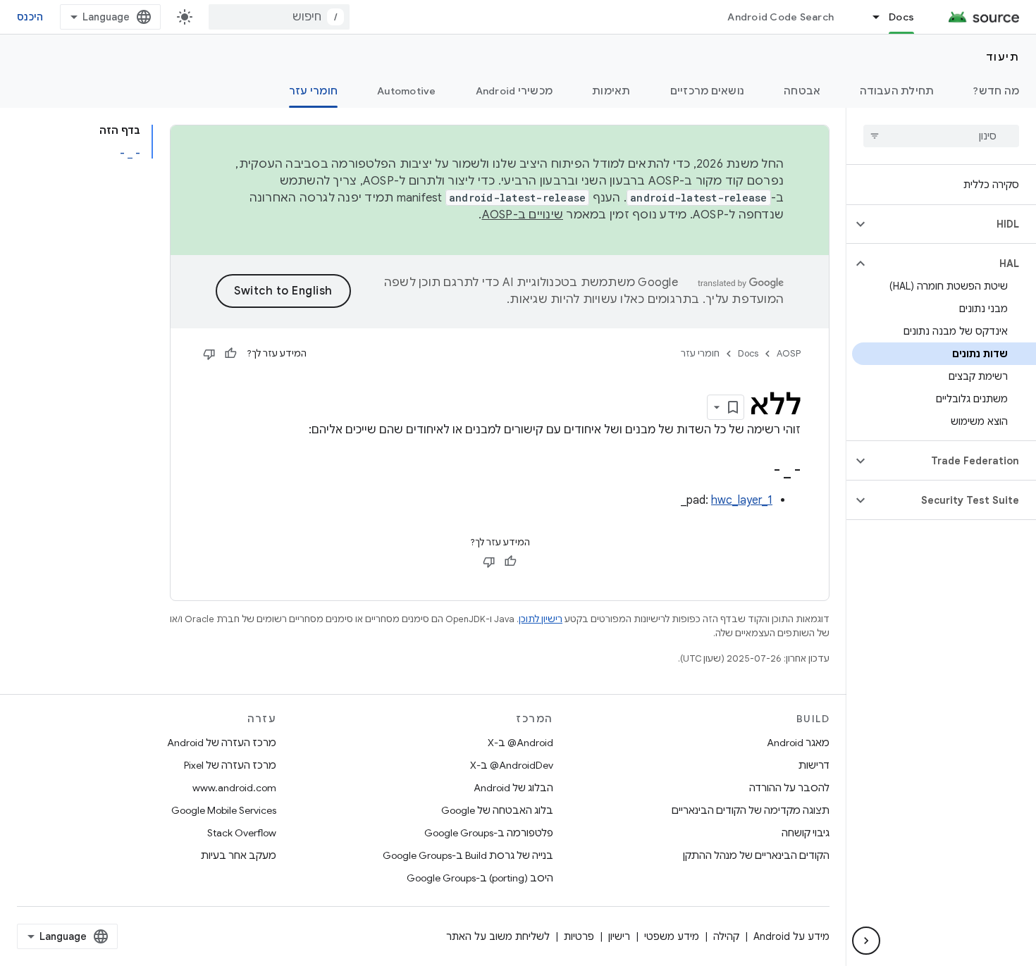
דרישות (814, 765)
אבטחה (802, 91)
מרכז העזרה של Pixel (230, 765)
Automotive (406, 91)
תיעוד (1003, 57)
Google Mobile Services (223, 810)
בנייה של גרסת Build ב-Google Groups (468, 855)
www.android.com (234, 787)
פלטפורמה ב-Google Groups (488, 832)
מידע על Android (791, 936)
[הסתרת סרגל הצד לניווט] (866, 941)
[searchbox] (941, 136)
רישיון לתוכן (540, 619)
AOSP (789, 353)
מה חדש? (996, 91)
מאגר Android (798, 742)
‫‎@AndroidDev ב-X (511, 765)
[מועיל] (230, 353)
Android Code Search (780, 17)
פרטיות (579, 936)
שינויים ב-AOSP (523, 215)
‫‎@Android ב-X (520, 742)
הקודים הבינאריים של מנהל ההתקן (756, 855)
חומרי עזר (313, 91)
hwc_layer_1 (741, 500)
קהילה (726, 936)
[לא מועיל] (209, 353)
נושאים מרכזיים (707, 91)
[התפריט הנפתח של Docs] (870, 17)
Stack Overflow (241, 832)
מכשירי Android (514, 91)
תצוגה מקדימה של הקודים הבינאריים (751, 810)
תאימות (611, 91)
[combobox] (279, 17)
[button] (952, 224)
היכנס (30, 17)
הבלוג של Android (513, 787)
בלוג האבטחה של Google (497, 810)
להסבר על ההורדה (789, 787)
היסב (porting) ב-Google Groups (480, 878)
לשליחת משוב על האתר (498, 936)
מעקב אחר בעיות (238, 855)
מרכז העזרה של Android (221, 742)
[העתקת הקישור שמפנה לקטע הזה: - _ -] (756, 471)
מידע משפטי (671, 936)
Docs (901, 17)
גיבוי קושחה (806, 832)
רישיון (619, 936)
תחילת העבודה (897, 91)
